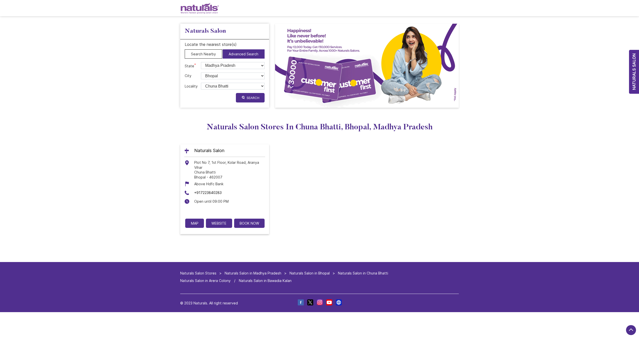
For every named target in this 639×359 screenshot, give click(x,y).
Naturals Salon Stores (198, 273)
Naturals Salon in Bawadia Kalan (265, 280)
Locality (191, 86)
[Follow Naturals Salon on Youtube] (329, 303)
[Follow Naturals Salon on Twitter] (310, 303)
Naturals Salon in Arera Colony (205, 280)
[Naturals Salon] (199, 8)
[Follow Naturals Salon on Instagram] (319, 303)
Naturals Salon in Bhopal (310, 273)
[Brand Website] (338, 303)
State (190, 65)
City (188, 76)
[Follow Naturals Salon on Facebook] (300, 303)
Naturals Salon (209, 150)
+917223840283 (208, 192)
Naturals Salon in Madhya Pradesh (253, 273)
